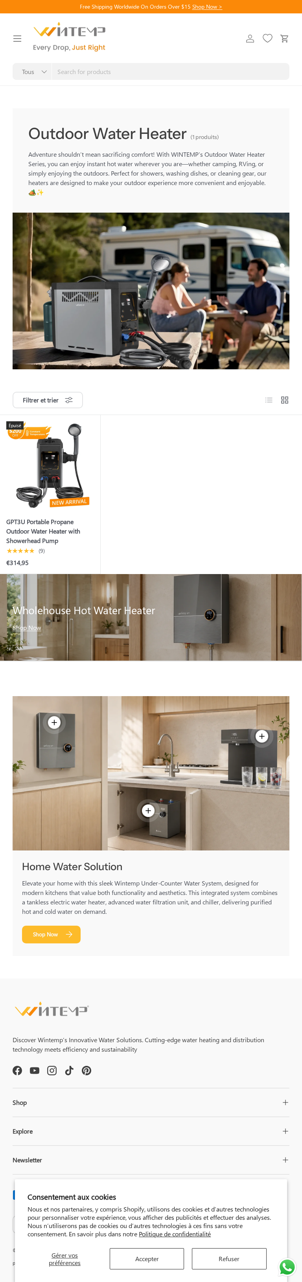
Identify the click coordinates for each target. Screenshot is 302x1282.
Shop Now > (207, 6)
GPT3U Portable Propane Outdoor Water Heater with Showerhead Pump (43, 531)
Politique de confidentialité (175, 1234)
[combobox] (151, 71)
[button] (284, 38)
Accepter (147, 1258)
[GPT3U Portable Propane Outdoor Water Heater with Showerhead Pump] (50, 465)
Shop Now (27, 627)
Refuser (229, 1258)
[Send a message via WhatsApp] (287, 1267)
